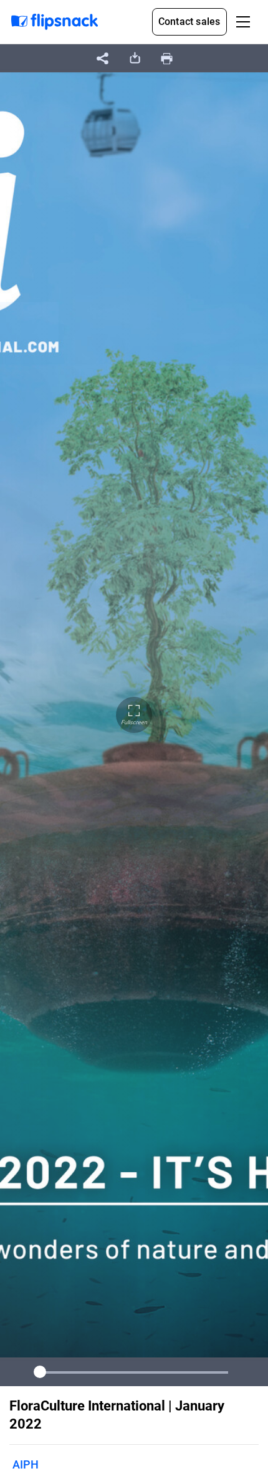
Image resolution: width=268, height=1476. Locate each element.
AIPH (25, 1464)
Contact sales (189, 21)
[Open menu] (243, 22)
